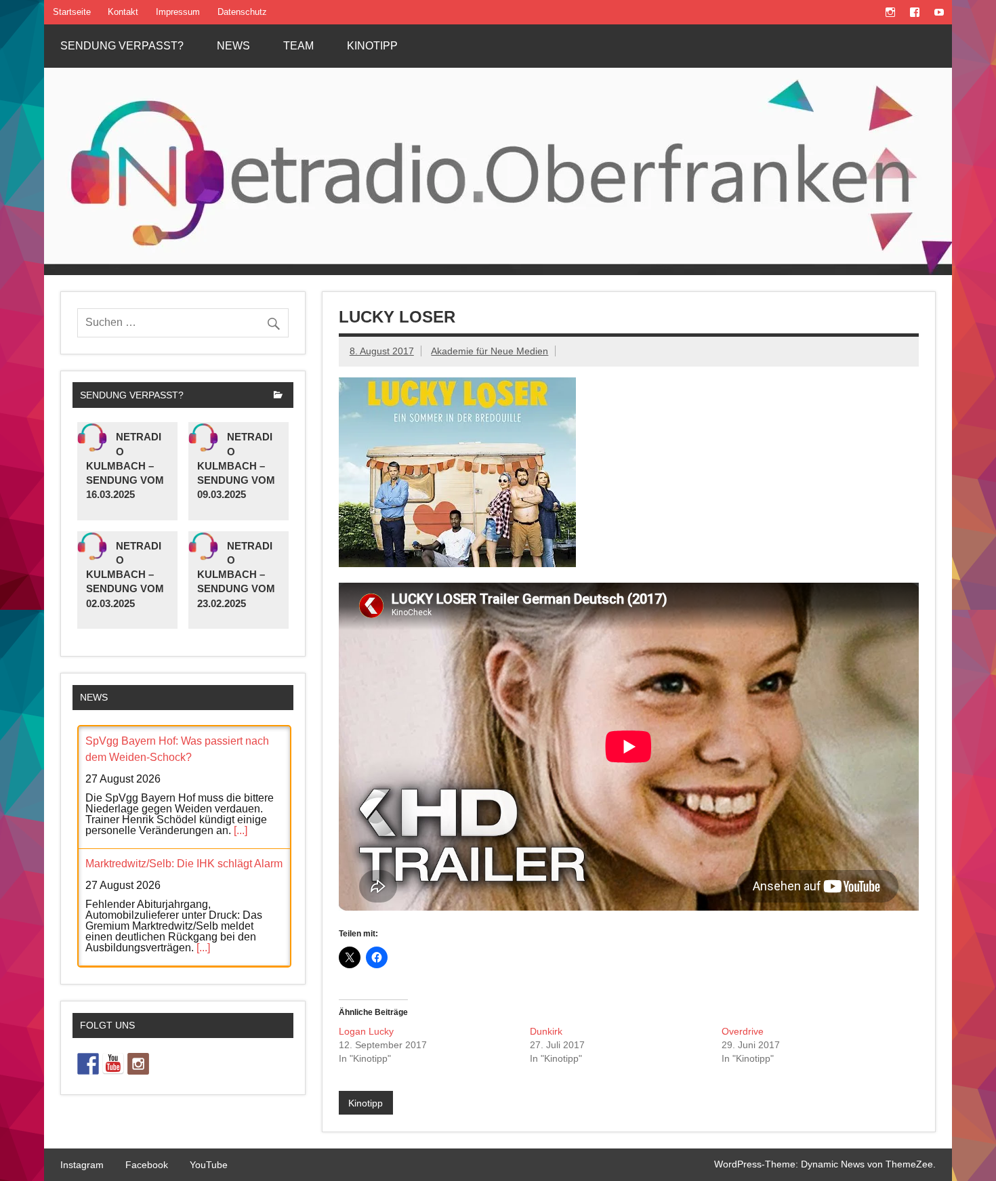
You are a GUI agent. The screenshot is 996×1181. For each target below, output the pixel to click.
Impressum (178, 12)
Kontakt (123, 12)
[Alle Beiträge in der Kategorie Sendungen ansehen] (278, 396)
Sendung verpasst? (122, 45)
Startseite (72, 12)
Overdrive (743, 1031)
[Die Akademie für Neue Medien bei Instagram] (138, 1064)
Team (298, 45)
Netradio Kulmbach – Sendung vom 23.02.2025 (236, 574)
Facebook (146, 1164)
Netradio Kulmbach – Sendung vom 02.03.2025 (125, 574)
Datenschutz (242, 12)
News (233, 45)
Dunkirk (546, 1031)
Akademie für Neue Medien (489, 351)
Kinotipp (372, 45)
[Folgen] (88, 1064)
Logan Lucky (366, 1031)
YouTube (209, 1164)
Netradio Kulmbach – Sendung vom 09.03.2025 (236, 465)
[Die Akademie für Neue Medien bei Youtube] (113, 1064)
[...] (240, 830)
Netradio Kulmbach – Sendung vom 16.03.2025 (125, 465)
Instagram (82, 1164)
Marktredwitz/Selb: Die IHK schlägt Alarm (184, 863)
